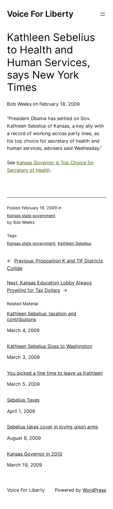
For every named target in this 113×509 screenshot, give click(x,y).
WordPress (94, 490)
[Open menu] (102, 14)
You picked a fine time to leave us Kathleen (55, 373)
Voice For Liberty (40, 14)
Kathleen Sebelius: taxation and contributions (41, 316)
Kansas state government (31, 215)
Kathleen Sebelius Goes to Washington (49, 346)
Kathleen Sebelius (74, 243)
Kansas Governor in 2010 (34, 454)
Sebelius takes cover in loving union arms (52, 427)
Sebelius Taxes (23, 400)
